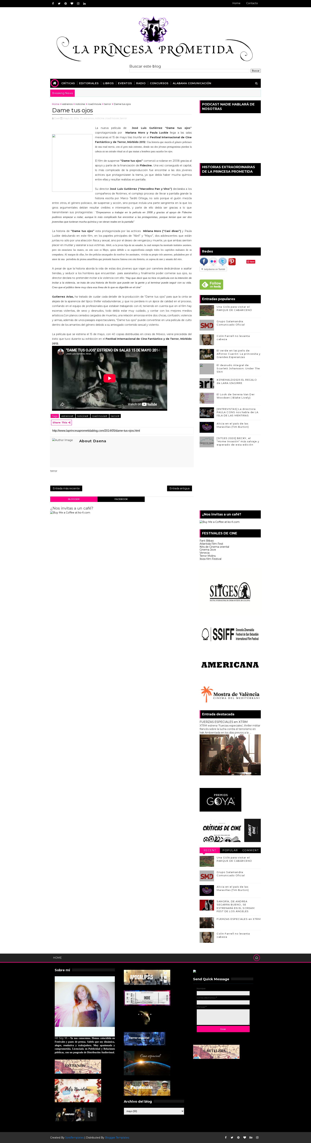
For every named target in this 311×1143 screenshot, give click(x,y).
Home (236, 3)
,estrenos (88, 118)
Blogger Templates (117, 1137)
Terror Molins (208, 555)
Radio (141, 83)
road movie (94, 104)
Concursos (159, 83)
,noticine (99, 118)
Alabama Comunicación (192, 83)
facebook (121, 499)
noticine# (83, 416)
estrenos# (67, 416)
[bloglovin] (72, 3)
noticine (80, 104)
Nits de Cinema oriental (214, 546)
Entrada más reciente (66, 488)
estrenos (67, 104)
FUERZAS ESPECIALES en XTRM (224, 722)
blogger (74, 499)
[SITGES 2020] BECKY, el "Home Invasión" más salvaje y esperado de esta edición (238, 441)
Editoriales (89, 83)
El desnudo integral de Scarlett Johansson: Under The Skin (238, 368)
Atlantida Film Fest (211, 543)
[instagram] (78, 3)
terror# (115, 416)
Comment (250, 850)
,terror (123, 118)
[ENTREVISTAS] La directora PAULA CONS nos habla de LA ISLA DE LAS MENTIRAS (237, 412)
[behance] (251, 1137)
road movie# (100, 416)
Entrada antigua (180, 488)
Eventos (125, 83)
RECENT (210, 850)
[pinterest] (65, 3)
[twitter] (59, 3)
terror (107, 104)
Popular (230, 850)
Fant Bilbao (207, 540)
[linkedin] (84, 3)
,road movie (112, 118)
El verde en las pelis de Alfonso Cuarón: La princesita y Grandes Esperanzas (239, 353)
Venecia (204, 552)
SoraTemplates (74, 1137)
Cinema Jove (208, 549)
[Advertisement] (230, 480)
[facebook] (53, 3)
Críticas (68, 83)
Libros (108, 83)
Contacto (252, 3)
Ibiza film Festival (210, 559)
